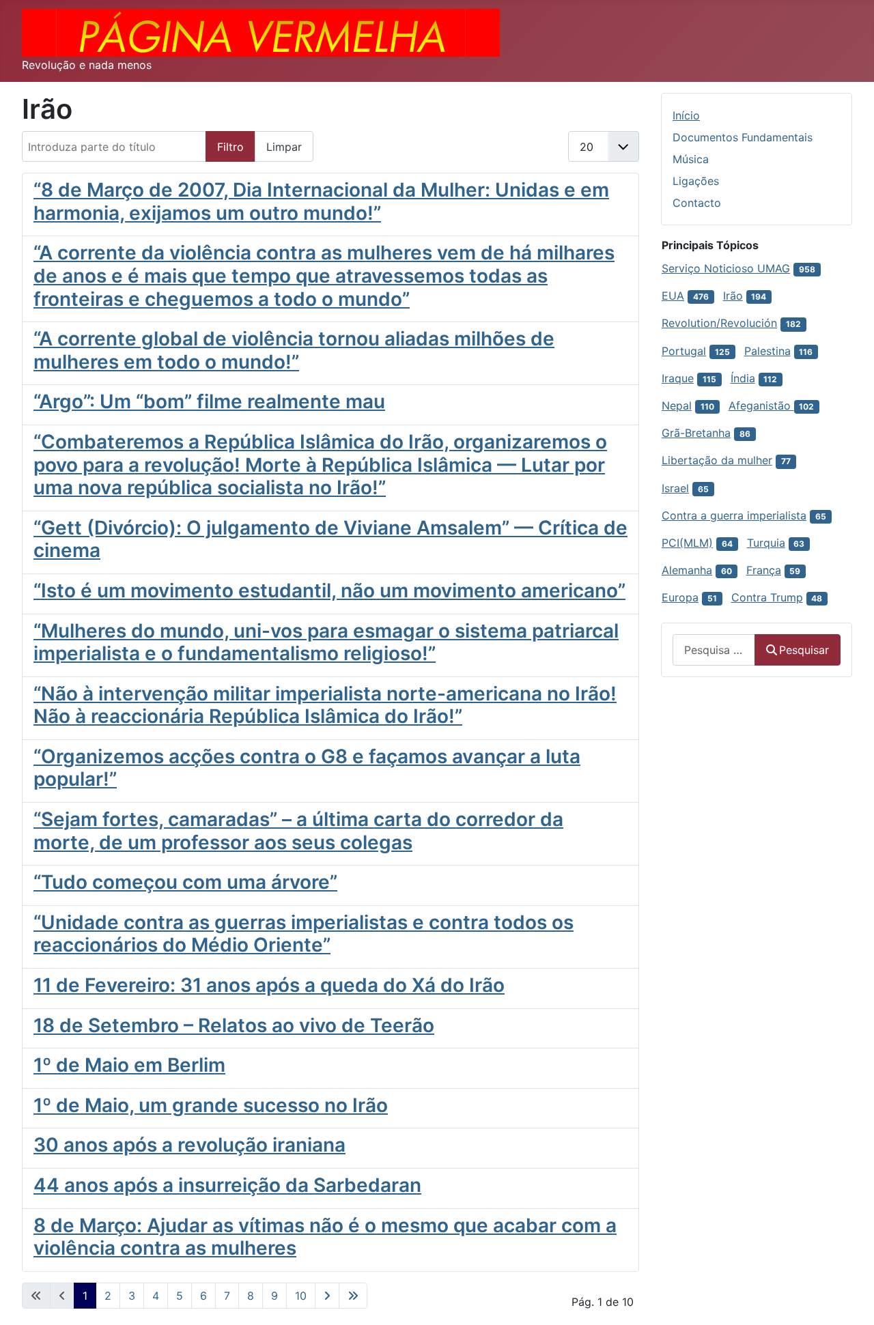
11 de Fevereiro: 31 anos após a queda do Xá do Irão (269, 985)
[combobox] (714, 649)
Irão (733, 295)
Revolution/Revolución (719, 323)
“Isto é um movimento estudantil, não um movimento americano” (329, 590)
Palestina (767, 351)
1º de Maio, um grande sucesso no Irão (210, 1105)
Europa (680, 597)
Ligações (696, 181)
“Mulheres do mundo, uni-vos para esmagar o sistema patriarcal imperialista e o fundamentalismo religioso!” (326, 642)
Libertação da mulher (717, 460)
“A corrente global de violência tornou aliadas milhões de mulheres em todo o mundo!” (293, 350)
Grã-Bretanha (696, 433)
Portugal (684, 351)
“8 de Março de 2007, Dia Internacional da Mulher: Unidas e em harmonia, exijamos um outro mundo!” (321, 201)
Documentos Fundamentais (743, 137)
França (763, 570)
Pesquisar (804, 650)
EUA (673, 295)
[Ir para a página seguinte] (327, 1296)
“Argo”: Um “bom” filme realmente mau (209, 401)
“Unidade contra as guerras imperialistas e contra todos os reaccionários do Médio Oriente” (303, 934)
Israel (675, 488)
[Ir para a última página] (353, 1296)
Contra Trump (767, 597)
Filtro (230, 147)
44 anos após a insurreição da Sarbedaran (227, 1185)
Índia (743, 378)
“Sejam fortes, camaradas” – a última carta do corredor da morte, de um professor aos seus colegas (298, 831)
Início (686, 115)
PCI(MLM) (687, 543)
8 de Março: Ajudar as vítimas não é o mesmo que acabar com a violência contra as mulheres (325, 1237)
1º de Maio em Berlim (129, 1065)
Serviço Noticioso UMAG (726, 268)
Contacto (697, 203)
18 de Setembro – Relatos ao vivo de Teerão (233, 1025)
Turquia (766, 543)
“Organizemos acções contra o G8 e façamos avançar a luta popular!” (306, 768)
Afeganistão (761, 405)
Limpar (284, 147)
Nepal (677, 405)
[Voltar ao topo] (850, 1299)
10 (301, 1295)
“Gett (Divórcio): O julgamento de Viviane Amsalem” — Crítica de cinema (330, 539)
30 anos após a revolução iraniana (189, 1144)
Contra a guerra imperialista (734, 515)
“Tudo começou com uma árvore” (185, 882)
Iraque (678, 378)
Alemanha (687, 570)
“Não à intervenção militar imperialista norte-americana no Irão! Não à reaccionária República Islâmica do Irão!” (325, 705)
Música (691, 159)
